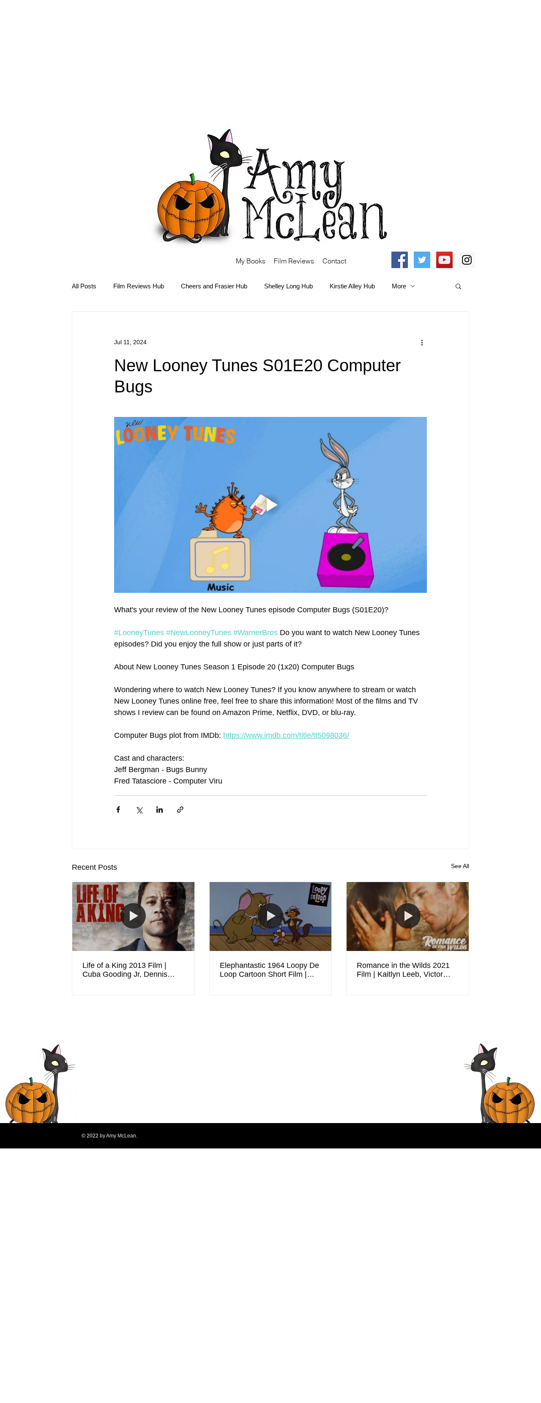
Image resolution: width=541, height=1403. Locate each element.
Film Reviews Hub (138, 286)
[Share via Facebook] (118, 810)
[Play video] (270, 505)
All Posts (84, 286)
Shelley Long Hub (288, 286)
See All (460, 866)
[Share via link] (180, 810)
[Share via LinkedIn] (160, 810)
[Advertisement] (253, 59)
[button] (458, 285)
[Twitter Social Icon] (422, 260)
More (399, 286)
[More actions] (422, 342)
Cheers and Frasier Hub (214, 286)
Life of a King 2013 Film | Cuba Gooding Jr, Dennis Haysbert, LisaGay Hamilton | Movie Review (131, 970)
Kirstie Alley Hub (352, 286)
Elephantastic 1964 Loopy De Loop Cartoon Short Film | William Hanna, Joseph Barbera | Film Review (269, 970)
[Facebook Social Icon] (399, 260)
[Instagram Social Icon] (467, 260)
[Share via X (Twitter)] (139, 810)
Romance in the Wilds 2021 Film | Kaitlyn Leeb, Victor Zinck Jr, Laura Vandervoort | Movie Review (405, 970)
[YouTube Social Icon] (444, 260)
